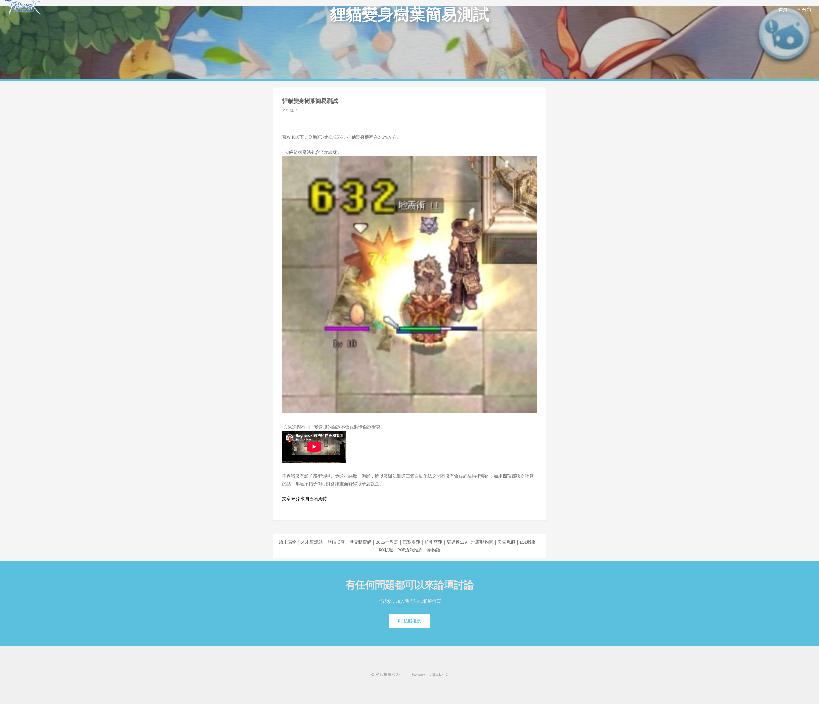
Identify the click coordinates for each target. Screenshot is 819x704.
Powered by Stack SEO (430, 674)
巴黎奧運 (411, 542)
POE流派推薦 (410, 550)
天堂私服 (506, 542)
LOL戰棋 (528, 542)
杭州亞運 (433, 542)
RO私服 (386, 550)
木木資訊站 (312, 542)
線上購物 (287, 542)
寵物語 (433, 550)
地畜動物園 (482, 542)
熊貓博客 (336, 542)
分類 (806, 9)
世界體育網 (360, 542)
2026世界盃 (387, 542)
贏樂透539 (457, 542)
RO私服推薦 (409, 621)
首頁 (782, 9)
